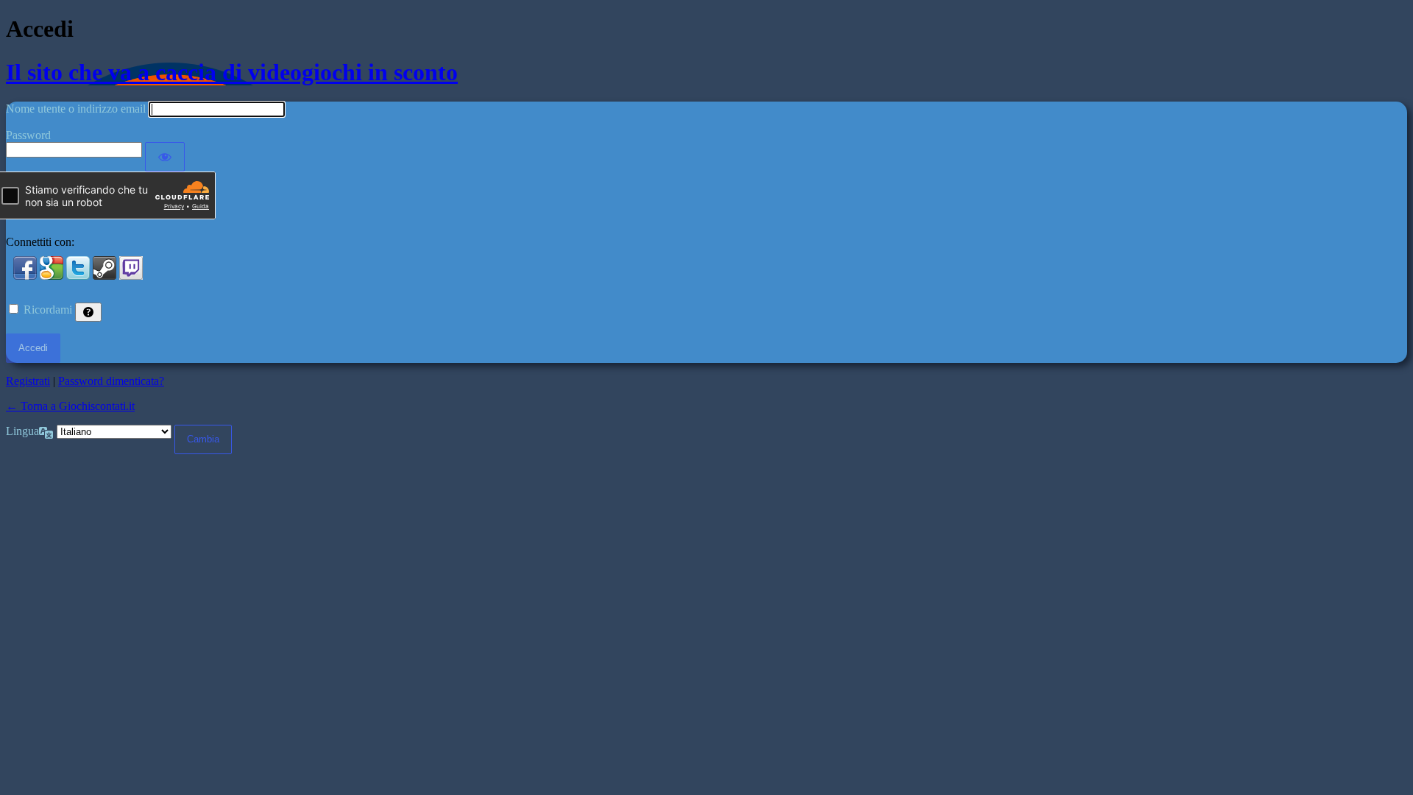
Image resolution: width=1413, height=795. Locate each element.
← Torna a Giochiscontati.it (70, 406)
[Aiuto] (88, 312)
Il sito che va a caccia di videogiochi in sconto (232, 72)
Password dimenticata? (111, 381)
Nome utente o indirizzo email (76, 108)
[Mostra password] (165, 157)
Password (28, 135)
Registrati (28, 381)
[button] (26, 275)
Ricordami (48, 309)
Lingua (22, 431)
